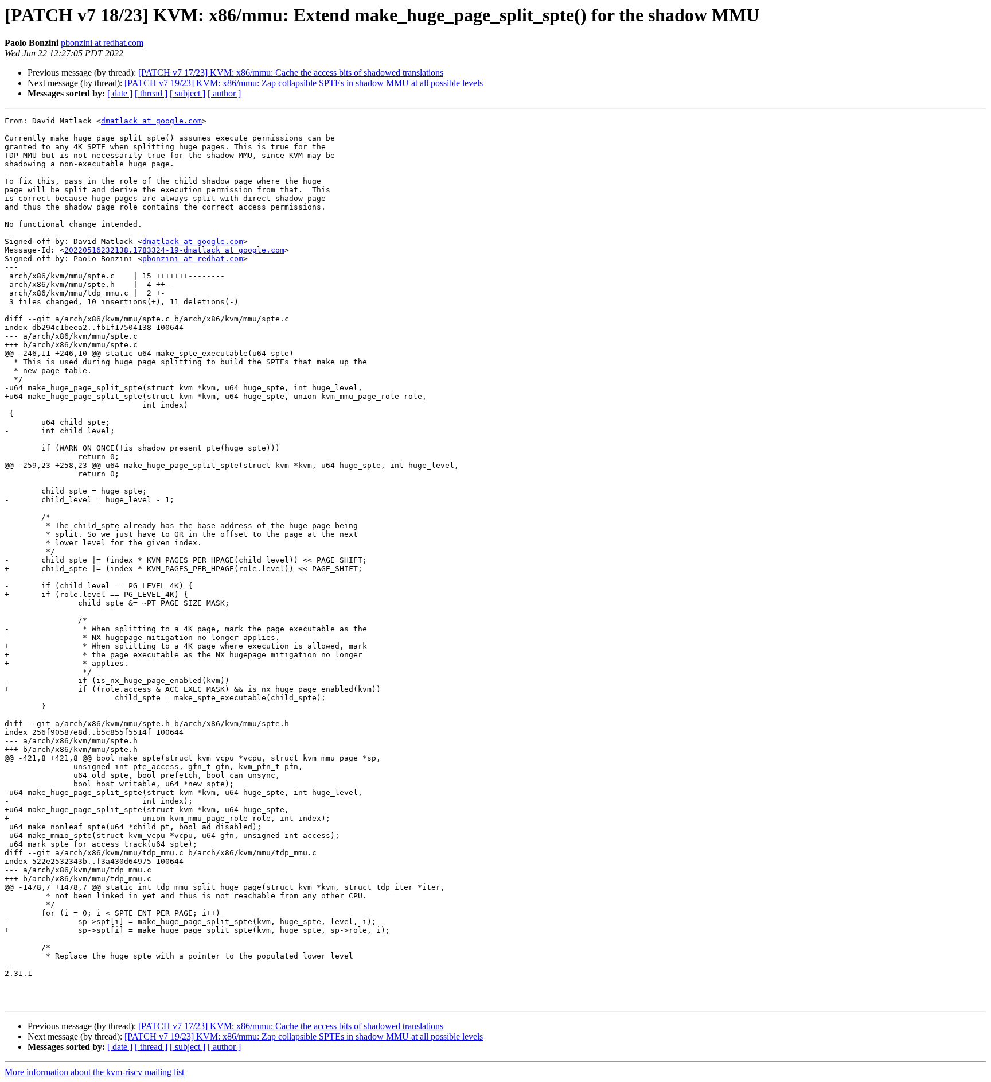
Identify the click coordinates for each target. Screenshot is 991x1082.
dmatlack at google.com (151, 121)
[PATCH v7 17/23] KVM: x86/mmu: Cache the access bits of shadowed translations (290, 72)
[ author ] (224, 93)
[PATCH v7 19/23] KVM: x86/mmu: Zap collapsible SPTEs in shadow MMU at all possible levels (303, 83)
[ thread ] (151, 93)
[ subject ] (187, 93)
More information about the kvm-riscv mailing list (94, 1072)
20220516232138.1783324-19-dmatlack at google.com (174, 250)
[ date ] (119, 93)
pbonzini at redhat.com (102, 43)
